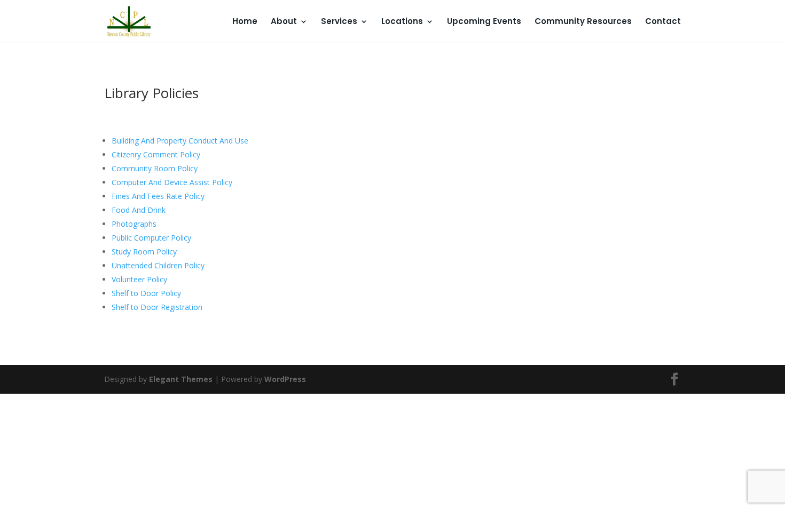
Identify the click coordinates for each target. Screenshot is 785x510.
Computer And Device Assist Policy (172, 182)
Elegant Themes (181, 379)
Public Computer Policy (151, 238)
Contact (663, 22)
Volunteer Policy (139, 279)
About (284, 22)
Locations (402, 22)
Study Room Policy (144, 251)
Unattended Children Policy (158, 265)
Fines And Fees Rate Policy (158, 196)
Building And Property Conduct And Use (180, 141)
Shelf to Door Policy (146, 293)
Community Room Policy (155, 168)
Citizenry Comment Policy (156, 154)
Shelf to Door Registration (157, 307)
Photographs (134, 224)
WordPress (285, 379)
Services (339, 22)
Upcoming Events (484, 22)
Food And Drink (139, 210)
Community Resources (583, 22)
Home (244, 22)
